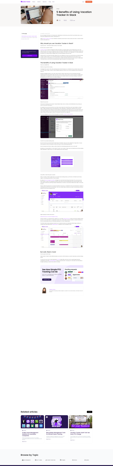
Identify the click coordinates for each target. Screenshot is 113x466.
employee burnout (66, 218)
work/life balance (55, 224)
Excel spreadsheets (52, 260)
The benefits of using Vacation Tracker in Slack (29, 37)
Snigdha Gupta (52, 289)
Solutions (39, 1)
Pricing (50, 1)
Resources (45, 1)
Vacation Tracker (43, 49)
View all (89, 411)
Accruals (58, 259)
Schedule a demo (47, 279)
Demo (53, 1)
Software (57, 8)
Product (33, 1)
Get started (89, 1)
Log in (83, 1)
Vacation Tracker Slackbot (68, 114)
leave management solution (50, 180)
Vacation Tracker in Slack (47, 38)
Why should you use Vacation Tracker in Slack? (29, 36)
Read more (24, 441)
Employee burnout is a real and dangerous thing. (49, 216)
